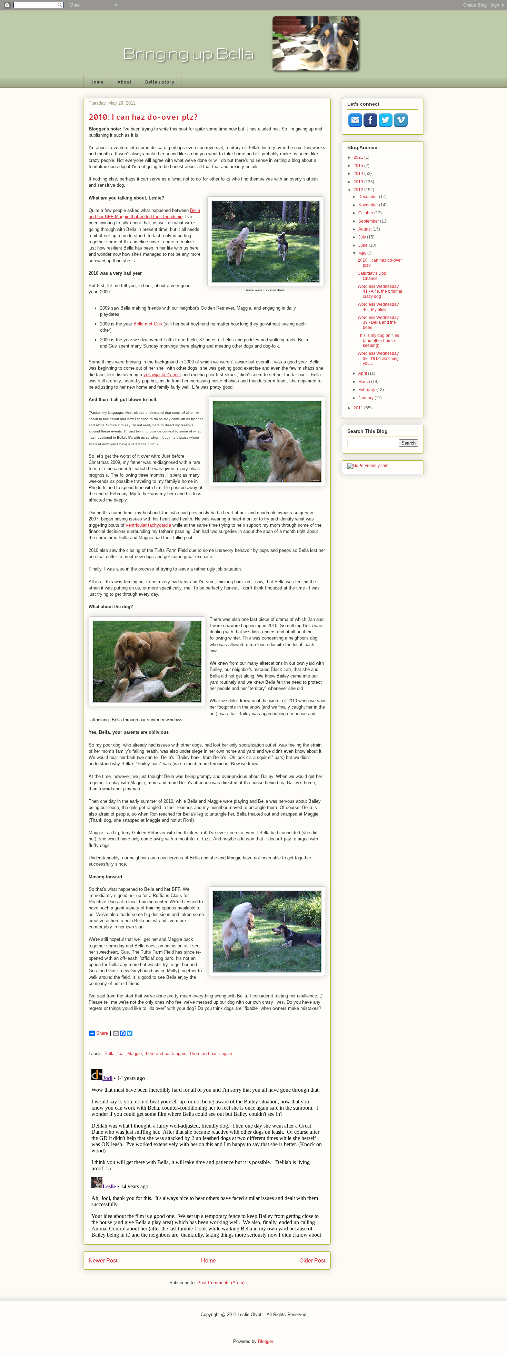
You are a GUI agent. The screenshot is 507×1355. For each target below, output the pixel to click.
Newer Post (103, 1261)
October (366, 213)
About (124, 82)
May (362, 253)
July (362, 237)
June (363, 245)
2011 (359, 408)
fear (121, 1053)
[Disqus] (207, 1152)
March (364, 381)
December (368, 196)
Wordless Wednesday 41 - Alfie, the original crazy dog (380, 291)
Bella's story (160, 82)
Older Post (312, 1261)
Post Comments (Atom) (221, 1282)
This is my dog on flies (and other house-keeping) (378, 340)
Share (102, 1033)
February (367, 389)
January (366, 398)
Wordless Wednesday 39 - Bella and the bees (378, 322)
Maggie (134, 1053)
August (365, 229)
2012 (359, 189)
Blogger (265, 1341)
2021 (359, 157)
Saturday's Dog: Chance (372, 276)
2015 (359, 165)
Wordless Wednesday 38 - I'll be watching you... (378, 358)
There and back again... (212, 1053)
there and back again (165, 1053)
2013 (359, 181)
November (368, 205)
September (369, 221)
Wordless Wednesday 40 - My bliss (378, 307)
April (363, 373)
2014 (359, 173)
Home (96, 82)
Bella (110, 1053)
